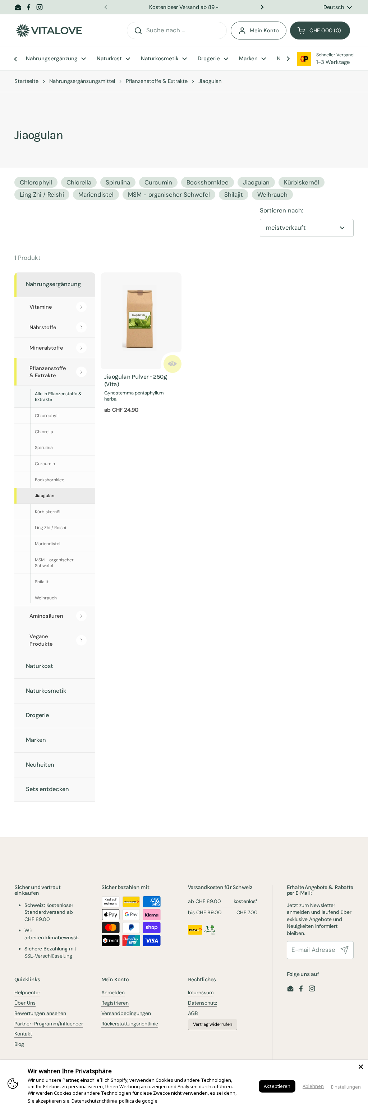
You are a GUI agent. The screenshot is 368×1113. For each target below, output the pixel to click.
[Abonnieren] (345, 950)
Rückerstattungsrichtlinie (129, 1023)
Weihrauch (272, 194)
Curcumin (158, 182)
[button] (320, 30)
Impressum (200, 992)
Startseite (26, 81)
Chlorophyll (36, 182)
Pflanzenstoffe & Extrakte (157, 81)
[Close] (360, 1066)
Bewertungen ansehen (40, 1013)
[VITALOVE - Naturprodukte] (48, 30)
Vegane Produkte (41, 640)
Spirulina (118, 182)
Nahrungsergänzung (53, 284)
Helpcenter (27, 992)
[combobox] (177, 30)
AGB (193, 1013)
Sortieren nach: (281, 210)
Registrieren (115, 1003)
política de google (138, 1101)
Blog (19, 1044)
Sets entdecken (47, 789)
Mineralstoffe (46, 347)
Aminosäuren (46, 615)
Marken (36, 740)
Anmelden (113, 992)
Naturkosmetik (46, 691)
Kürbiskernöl (301, 182)
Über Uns (25, 1003)
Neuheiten (40, 764)
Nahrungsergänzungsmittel (82, 81)
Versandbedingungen (126, 1013)
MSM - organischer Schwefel (169, 194)
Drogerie (37, 715)
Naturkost (39, 666)
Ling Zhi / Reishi (42, 194)
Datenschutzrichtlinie (94, 1101)
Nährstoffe (42, 327)
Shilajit (233, 194)
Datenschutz (202, 1003)
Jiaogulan (256, 182)
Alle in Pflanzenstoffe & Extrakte (58, 396)
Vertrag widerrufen (212, 1024)
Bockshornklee (208, 182)
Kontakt (23, 1033)
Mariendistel (96, 194)
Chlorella (78, 182)
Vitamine (40, 306)
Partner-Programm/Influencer (48, 1023)
